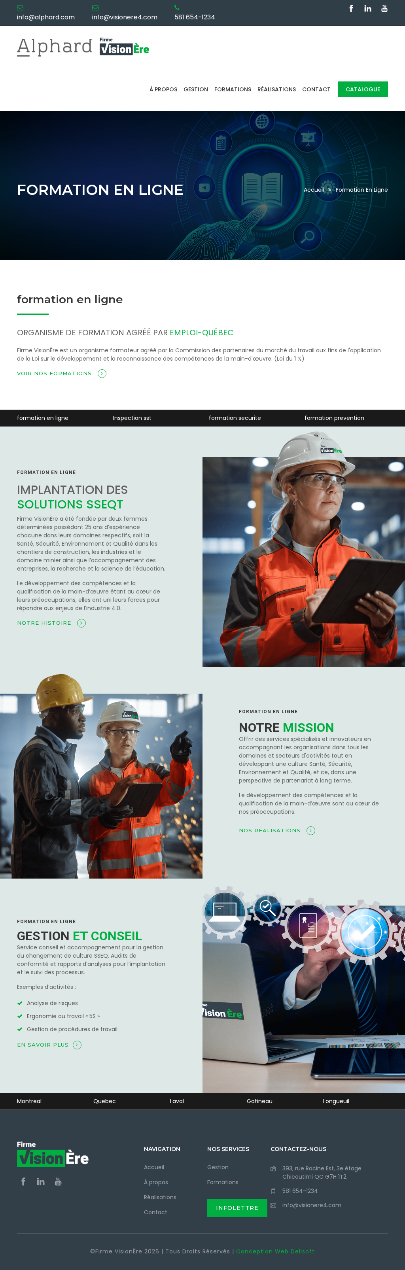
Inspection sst (132, 418)
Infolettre (237, 1207)
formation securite (235, 418)
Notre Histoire (45, 623)
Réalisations (276, 89)
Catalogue (363, 89)
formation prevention (334, 418)
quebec (104, 1101)
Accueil (314, 190)
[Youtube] (384, 9)
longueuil (336, 1101)
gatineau (260, 1101)
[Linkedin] (368, 9)
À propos (163, 89)
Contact (316, 89)
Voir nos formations (55, 373)
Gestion (196, 89)
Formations (232, 89)
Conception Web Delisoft (275, 1251)
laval (177, 1101)
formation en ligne (42, 418)
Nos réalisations (271, 830)
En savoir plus (43, 1044)
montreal (29, 1101)
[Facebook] (352, 9)
